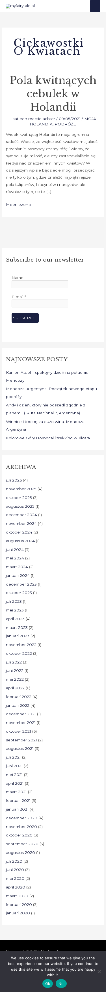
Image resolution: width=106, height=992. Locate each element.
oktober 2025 (19, 497)
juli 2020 (14, 861)
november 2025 (21, 489)
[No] (99, 971)
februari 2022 (18, 696)
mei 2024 (15, 558)
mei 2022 (15, 679)
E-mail (19, 296)
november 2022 (21, 644)
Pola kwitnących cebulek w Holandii (53, 94)
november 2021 (21, 722)
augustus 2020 (20, 852)
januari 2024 (18, 575)
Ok (47, 983)
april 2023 (15, 619)
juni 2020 (15, 869)
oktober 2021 (18, 731)
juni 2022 (14, 670)
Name (17, 277)
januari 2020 (18, 913)
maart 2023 (17, 627)
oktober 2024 (19, 532)
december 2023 (21, 584)
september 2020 (22, 844)
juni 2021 (14, 766)
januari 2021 (17, 809)
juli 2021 (13, 757)
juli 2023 (14, 601)
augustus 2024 (20, 541)
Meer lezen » (18, 204)
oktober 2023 (19, 592)
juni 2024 (15, 549)
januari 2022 (17, 705)
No (61, 983)
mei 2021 (14, 774)
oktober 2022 (19, 653)
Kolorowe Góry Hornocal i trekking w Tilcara (48, 438)
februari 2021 (18, 800)
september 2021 (21, 740)
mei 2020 (15, 878)
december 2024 (21, 514)
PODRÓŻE (65, 124)
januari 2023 (17, 636)
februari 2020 (19, 904)
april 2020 (15, 887)
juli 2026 (14, 480)
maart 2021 (16, 791)
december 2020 (21, 818)
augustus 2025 (20, 506)
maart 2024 (17, 566)
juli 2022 (14, 662)
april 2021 (15, 783)
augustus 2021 (20, 748)
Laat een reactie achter (32, 118)
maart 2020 (17, 896)
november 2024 (21, 523)
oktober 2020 (19, 835)
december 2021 (21, 714)
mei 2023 (15, 610)
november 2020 (21, 826)
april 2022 (15, 688)
